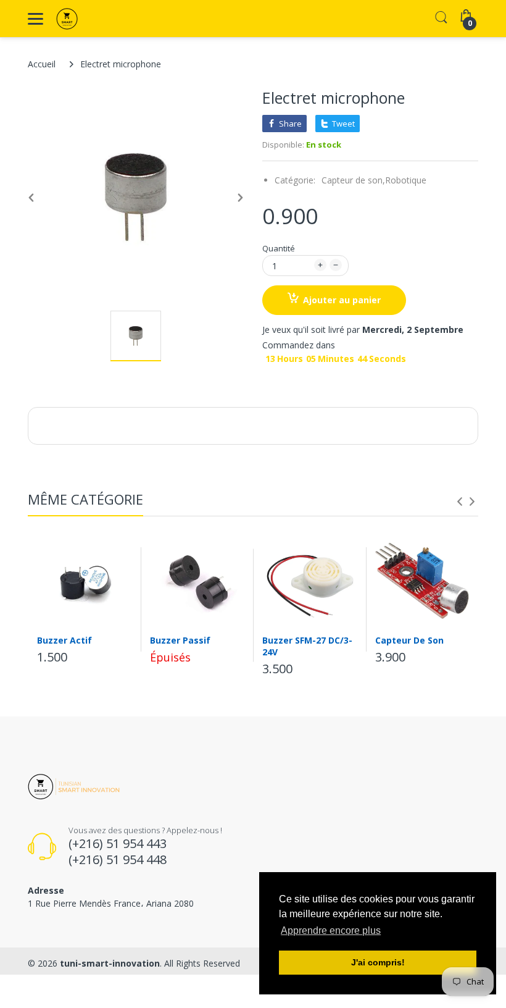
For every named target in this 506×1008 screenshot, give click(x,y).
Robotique (405, 180)
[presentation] (460, 501)
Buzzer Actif (64, 640)
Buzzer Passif (180, 640)
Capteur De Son (409, 640)
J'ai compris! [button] (378, 962)
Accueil (42, 64)
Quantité (278, 248)
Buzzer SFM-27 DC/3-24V (307, 646)
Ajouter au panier (342, 300)
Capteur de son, (353, 180)
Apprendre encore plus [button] (331, 930)
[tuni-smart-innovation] (94, 19)
